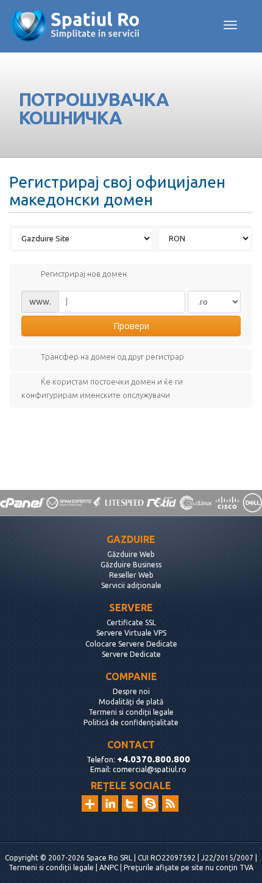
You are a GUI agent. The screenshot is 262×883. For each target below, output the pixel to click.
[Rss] (170, 803)
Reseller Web (131, 575)
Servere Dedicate (131, 654)
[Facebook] (150, 803)
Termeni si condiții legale (131, 712)
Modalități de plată (131, 702)
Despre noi (131, 691)
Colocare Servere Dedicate (131, 644)
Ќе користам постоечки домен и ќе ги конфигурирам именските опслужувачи (102, 389)
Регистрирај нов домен (84, 273)
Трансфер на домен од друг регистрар (112, 357)
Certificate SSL (131, 622)
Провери (131, 326)
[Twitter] (130, 803)
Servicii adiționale (131, 585)
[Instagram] (90, 803)
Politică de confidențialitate (131, 722)
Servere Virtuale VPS (131, 633)
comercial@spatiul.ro (149, 769)
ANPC (108, 867)
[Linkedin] (110, 803)
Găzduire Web (131, 554)
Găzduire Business (131, 565)
